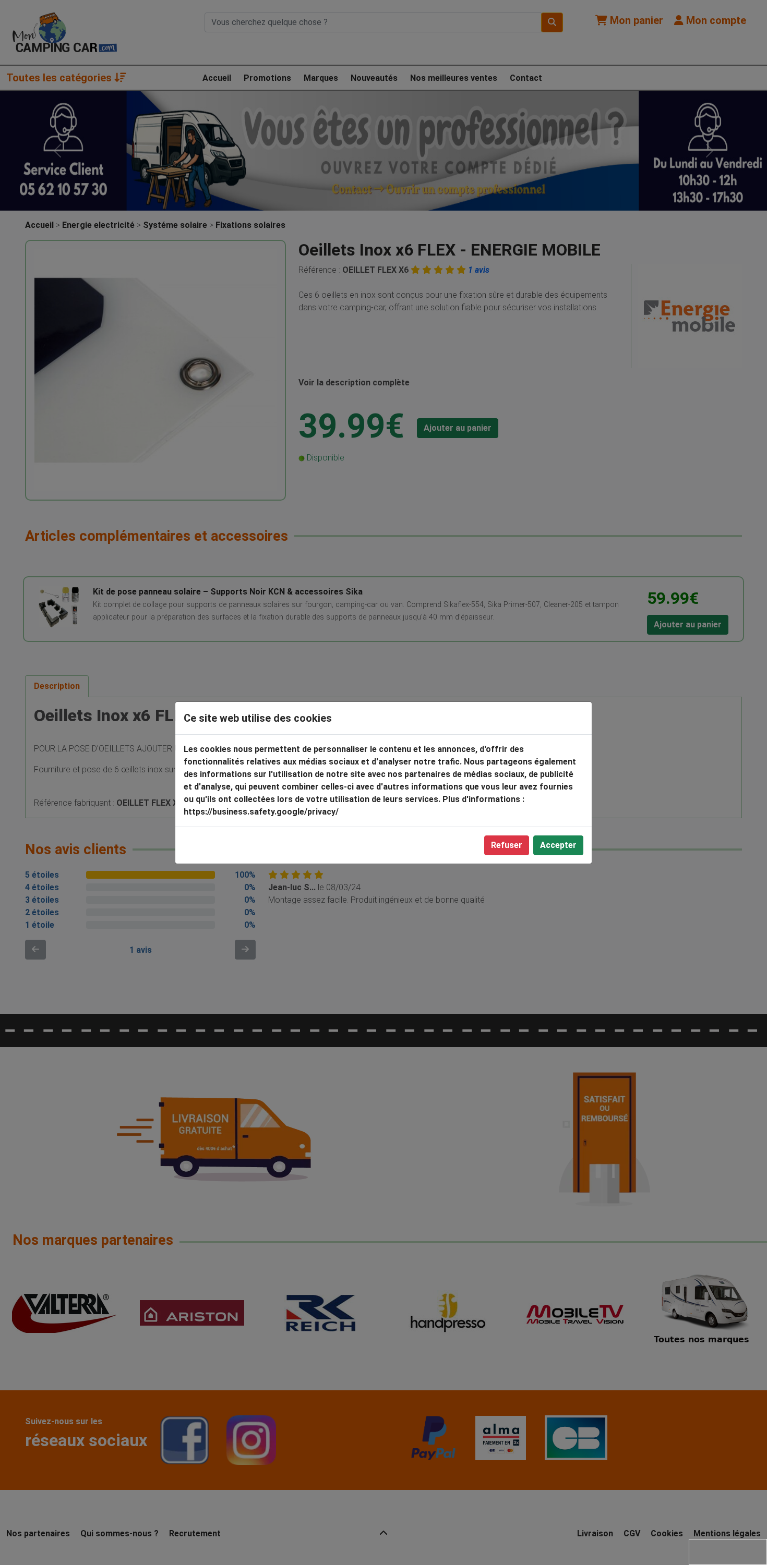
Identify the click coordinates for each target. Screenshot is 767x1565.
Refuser (506, 845)
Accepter (558, 845)
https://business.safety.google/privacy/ (261, 812)
